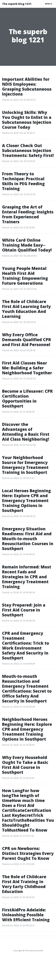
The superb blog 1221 (17, 4)
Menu (48, 4)
